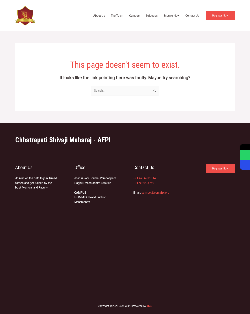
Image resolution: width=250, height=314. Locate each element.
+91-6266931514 (144, 178)
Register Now (220, 168)
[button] (220, 15)
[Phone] (245, 165)
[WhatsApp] (245, 155)
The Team (117, 15)
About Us (99, 15)
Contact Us (192, 15)
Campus (134, 15)
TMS (149, 305)
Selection (151, 15)
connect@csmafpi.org (155, 192)
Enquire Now (171, 15)
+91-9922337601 (144, 183)
